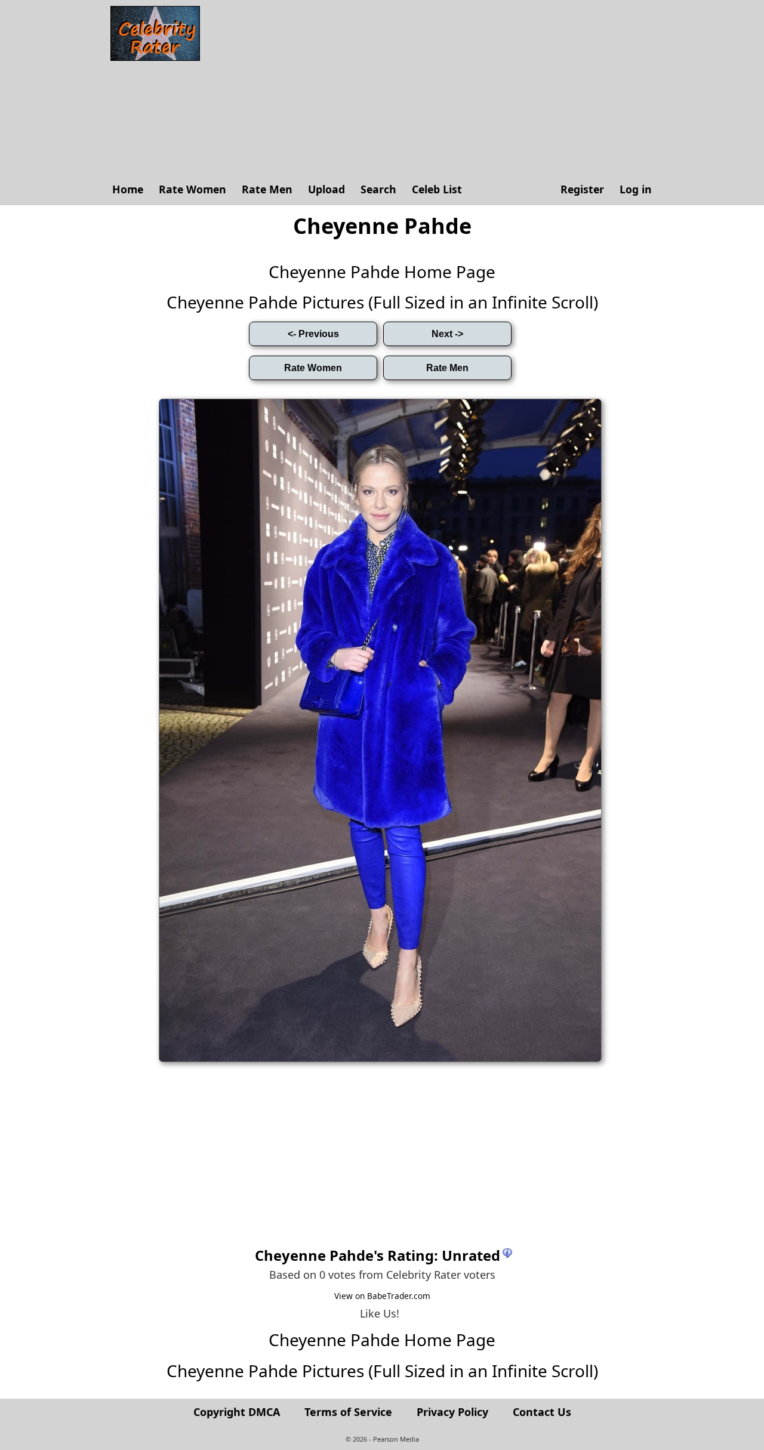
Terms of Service (348, 1412)
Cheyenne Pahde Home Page (382, 271)
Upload (326, 189)
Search (378, 189)
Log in (636, 189)
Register (582, 189)
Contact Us (542, 1412)
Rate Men (267, 189)
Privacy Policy (452, 1412)
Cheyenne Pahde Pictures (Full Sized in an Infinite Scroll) (382, 302)
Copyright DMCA (236, 1412)
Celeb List (437, 189)
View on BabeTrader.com (382, 1295)
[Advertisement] (433, 89)
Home (127, 189)
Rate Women (192, 189)
